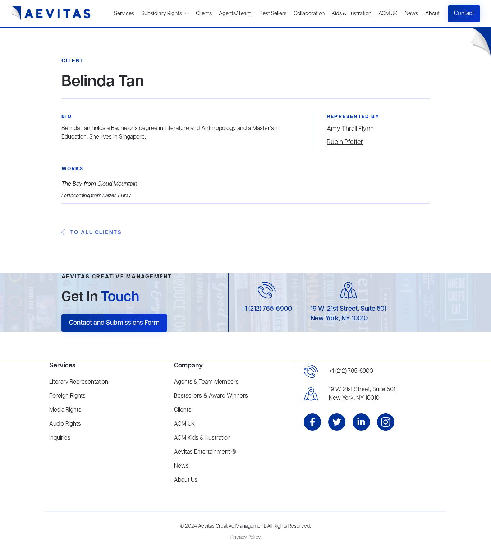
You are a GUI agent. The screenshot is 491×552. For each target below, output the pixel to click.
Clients (204, 13)
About (432, 13)
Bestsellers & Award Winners (211, 396)
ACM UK (388, 13)
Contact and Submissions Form (114, 323)
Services (124, 13)
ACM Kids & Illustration (202, 438)
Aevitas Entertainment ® (205, 452)
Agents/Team (235, 13)
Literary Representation (78, 382)
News (411, 13)
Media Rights (65, 410)
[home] (51, 13)
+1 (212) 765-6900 (266, 309)
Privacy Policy (245, 537)
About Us (185, 480)
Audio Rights (65, 424)
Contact (464, 14)
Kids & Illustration (351, 13)
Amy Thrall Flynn (350, 129)
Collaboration (309, 13)
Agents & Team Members (206, 382)
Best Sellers (272, 13)
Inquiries (59, 438)
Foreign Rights (67, 396)
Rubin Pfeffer (345, 142)
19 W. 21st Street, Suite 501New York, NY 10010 (362, 394)
